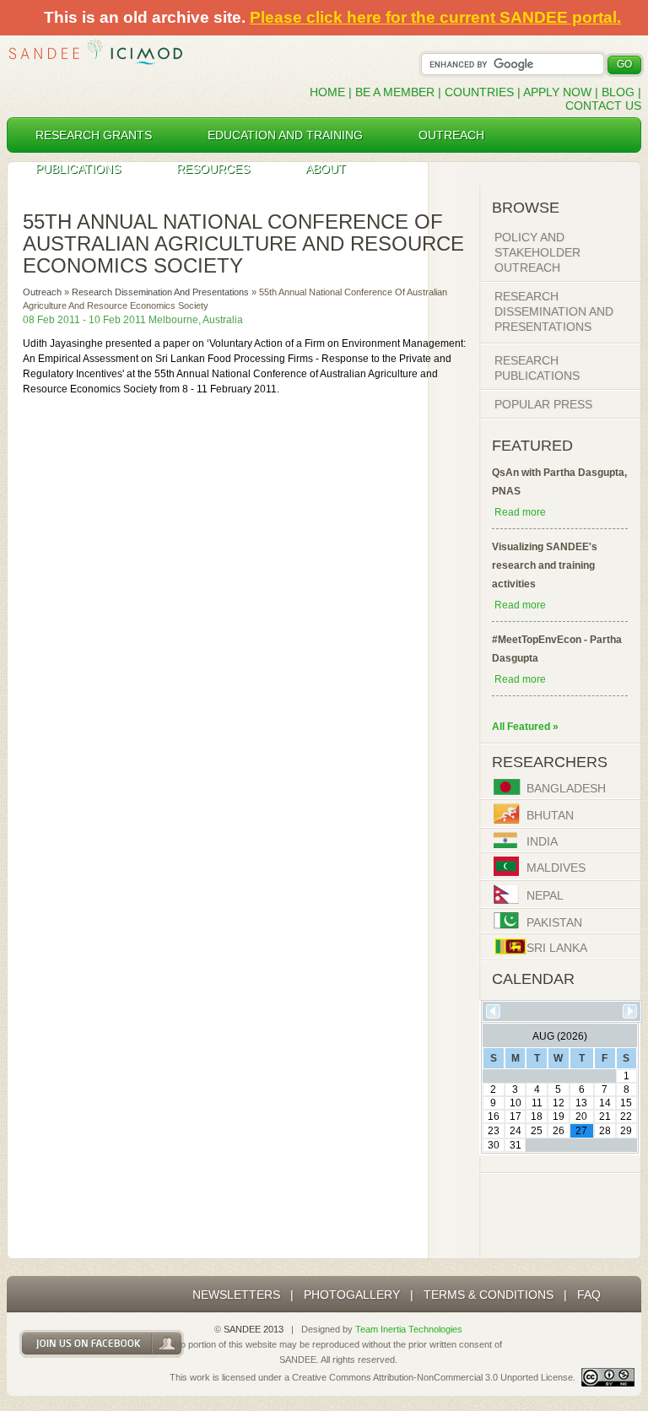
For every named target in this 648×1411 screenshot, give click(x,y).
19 (558, 1116)
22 (626, 1116)
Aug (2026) (559, 1036)
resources (213, 169)
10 (515, 1103)
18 (537, 1116)
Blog (618, 92)
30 (494, 1145)
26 (558, 1131)
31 (515, 1145)
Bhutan (550, 815)
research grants (93, 135)
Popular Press (543, 404)
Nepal (545, 896)
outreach (451, 135)
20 (581, 1116)
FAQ (589, 1294)
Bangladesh (566, 789)
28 (605, 1131)
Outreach (42, 292)
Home (327, 92)
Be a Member (395, 92)
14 (605, 1103)
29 (626, 1131)
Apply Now (557, 92)
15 (626, 1103)
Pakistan (554, 922)
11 (537, 1103)
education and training (285, 135)
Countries (481, 92)
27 (581, 1131)
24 (515, 1131)
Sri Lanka (556, 948)
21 (605, 1116)
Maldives (556, 868)
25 (537, 1131)
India (542, 842)
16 (494, 1116)
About (325, 169)
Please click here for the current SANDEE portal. (435, 17)
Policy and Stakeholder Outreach (537, 252)
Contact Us (603, 105)
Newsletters (236, 1294)
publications (78, 169)
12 (558, 1103)
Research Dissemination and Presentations (160, 292)
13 (581, 1103)
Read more (520, 512)
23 (494, 1131)
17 (515, 1116)
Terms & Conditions (489, 1294)
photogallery (352, 1294)
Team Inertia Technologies (408, 1329)
